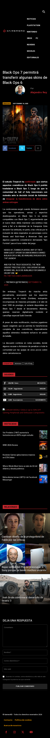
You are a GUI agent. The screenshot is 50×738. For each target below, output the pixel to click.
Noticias (6, 103)
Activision (18, 363)
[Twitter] (22, 732)
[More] (38, 148)
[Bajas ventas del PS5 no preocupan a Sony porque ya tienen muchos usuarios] (25, 559)
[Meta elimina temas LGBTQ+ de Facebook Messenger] (43, 479)
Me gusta (41, 383)
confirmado (30, 181)
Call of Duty (28, 363)
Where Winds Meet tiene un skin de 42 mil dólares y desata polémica (20, 467)
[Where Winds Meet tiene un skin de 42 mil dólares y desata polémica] (43, 468)
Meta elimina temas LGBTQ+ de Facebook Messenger (20, 478)
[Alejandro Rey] (22, 90)
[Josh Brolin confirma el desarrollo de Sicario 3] (25, 589)
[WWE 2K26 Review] (43, 445)
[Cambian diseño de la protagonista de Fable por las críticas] (25, 528)
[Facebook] (6, 732)
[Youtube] (31, 732)
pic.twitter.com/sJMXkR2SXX (18, 276)
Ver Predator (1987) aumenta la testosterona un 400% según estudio (18, 434)
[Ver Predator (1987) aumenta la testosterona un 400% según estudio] (43, 434)
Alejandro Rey (38, 92)
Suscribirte (40, 400)
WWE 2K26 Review (10, 445)
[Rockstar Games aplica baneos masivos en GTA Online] (43, 456)
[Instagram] (14, 732)
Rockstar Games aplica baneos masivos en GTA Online (19, 456)
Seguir (42, 389)
